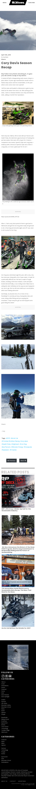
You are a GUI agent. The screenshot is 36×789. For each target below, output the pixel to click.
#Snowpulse (28, 447)
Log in (33, 783)
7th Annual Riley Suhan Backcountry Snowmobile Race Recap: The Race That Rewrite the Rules (16, 590)
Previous (12, 460)
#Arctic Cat (14, 438)
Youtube (10, 676)
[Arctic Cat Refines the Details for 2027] (18, 610)
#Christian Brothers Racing (11, 441)
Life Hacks (4, 703)
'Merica (3, 682)
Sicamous (4, 721)
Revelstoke (4, 717)
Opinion (3, 712)
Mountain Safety (6, 705)
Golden (3, 699)
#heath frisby (6, 444)
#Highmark (15, 444)
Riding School (5, 719)
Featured (3, 689)
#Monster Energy (17, 447)
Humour (3, 701)
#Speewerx (5, 450)
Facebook (3, 676)
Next (22, 460)
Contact (13, 781)
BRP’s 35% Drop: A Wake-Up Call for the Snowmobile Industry (16, 510)
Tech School (4, 726)
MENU (4, 2)
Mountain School (6, 707)
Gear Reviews (5, 695)
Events (3, 687)
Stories (3, 725)
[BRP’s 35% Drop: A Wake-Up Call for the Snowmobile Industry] (18, 491)
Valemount (4, 732)
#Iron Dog (23, 444)
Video (2, 743)
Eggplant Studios (31, 784)
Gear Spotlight (5, 696)
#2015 (8, 438)
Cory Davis (5, 57)
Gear (2, 693)
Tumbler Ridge (5, 730)
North (3, 710)
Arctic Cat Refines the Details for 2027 (16, 628)
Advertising (22, 781)
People (3, 714)
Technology (4, 728)
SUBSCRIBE (31, 2)
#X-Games (13, 450)
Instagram (6, 676)
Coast (3, 684)
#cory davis (24, 441)
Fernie (3, 691)
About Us (4, 781)
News (3, 709)
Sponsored (4, 723)
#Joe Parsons (6, 447)
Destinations (4, 685)
